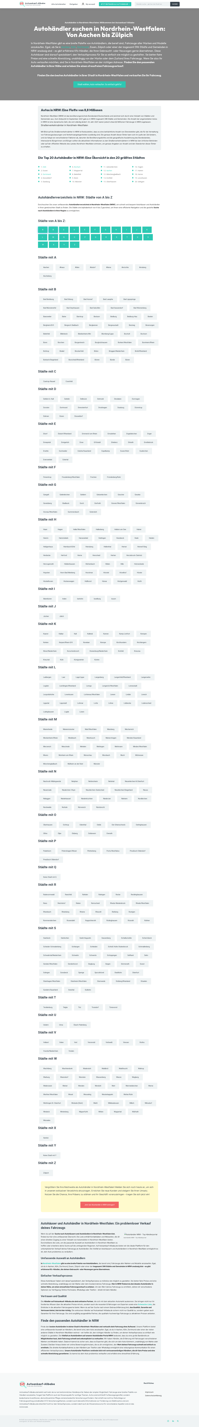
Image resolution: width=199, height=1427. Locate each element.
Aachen (65, 47)
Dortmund (83, 47)
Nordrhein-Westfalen (52, 1263)
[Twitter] (178, 1421)
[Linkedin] (173, 1421)
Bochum (77, 167)
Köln (73, 47)
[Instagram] (168, 1421)
